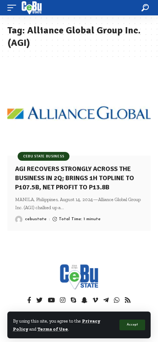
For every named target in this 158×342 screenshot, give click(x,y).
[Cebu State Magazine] (31, 7)
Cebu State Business (43, 156)
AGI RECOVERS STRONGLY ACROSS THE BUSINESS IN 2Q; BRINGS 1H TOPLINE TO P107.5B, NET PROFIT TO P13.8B (74, 178)
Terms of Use (52, 329)
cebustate (36, 219)
